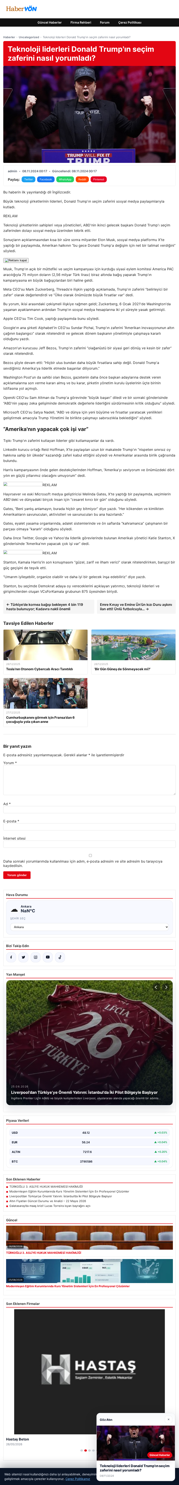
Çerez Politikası (129, 22)
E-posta (11, 821)
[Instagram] (36, 957)
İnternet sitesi (14, 838)
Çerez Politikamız (77, 1479)
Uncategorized (29, 37)
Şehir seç (18, 918)
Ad (7, 804)
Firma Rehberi (81, 22)
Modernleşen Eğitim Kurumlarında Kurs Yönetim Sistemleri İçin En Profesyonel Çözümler (69, 1191)
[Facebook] (11, 957)
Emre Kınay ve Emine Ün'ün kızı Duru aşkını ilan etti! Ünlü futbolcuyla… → (136, 606)
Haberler (9, 37)
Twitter (28, 179)
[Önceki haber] (156, 987)
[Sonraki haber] (165, 987)
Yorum (10, 763)
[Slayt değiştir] (81, 1450)
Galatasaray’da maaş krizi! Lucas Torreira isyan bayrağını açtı (49, 1206)
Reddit (82, 179)
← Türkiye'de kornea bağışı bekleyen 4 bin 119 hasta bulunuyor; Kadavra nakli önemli (44, 606)
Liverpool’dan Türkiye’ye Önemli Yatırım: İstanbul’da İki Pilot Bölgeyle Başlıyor (60, 1196)
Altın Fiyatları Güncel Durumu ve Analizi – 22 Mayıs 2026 (47, 1201)
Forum (105, 22)
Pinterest (98, 179)
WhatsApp (65, 179)
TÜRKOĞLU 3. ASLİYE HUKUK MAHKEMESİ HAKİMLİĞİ (46, 1186)
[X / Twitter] (23, 957)
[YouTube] (48, 957)
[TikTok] (60, 957)
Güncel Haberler (50, 22)
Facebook (46, 179)
